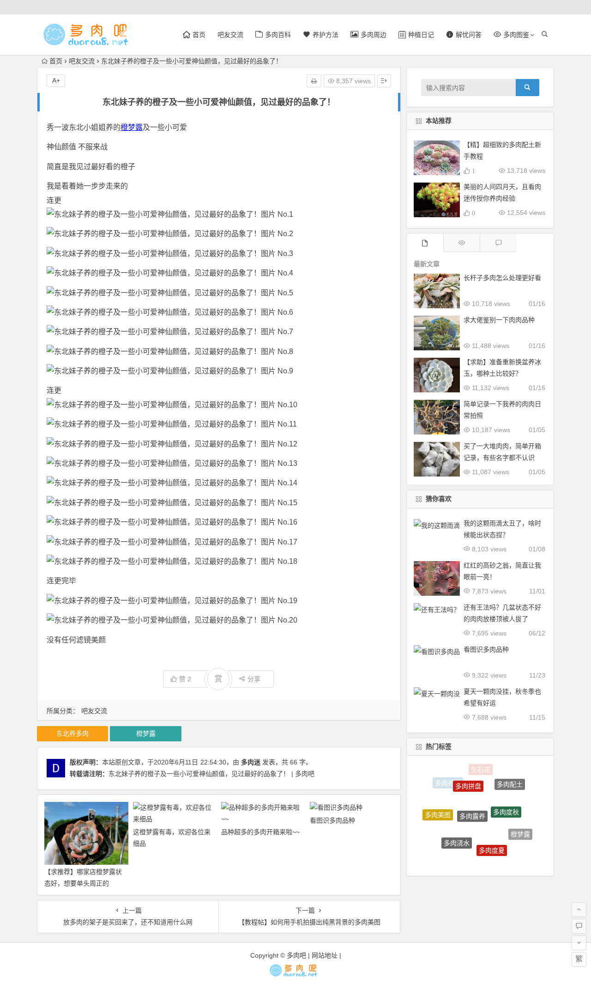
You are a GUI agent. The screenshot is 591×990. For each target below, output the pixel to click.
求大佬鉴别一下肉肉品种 (499, 320)
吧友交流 (230, 34)
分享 (253, 679)
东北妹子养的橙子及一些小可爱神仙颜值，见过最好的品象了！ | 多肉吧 (211, 773)
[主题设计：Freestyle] (295, 974)
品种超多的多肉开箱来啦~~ (260, 832)
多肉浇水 (457, 831)
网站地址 (325, 955)
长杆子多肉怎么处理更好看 (502, 277)
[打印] (314, 80)
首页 (55, 61)
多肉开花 (472, 859)
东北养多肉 (72, 733)
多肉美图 (438, 809)
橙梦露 (132, 127)
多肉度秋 (506, 799)
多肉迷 (250, 762)
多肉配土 (510, 780)
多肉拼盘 (468, 776)
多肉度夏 (492, 839)
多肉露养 (472, 800)
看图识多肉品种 (332, 820)
